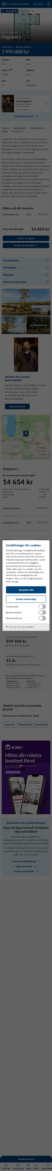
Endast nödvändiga (26, 599)
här (16, 581)
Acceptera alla (26, 589)
